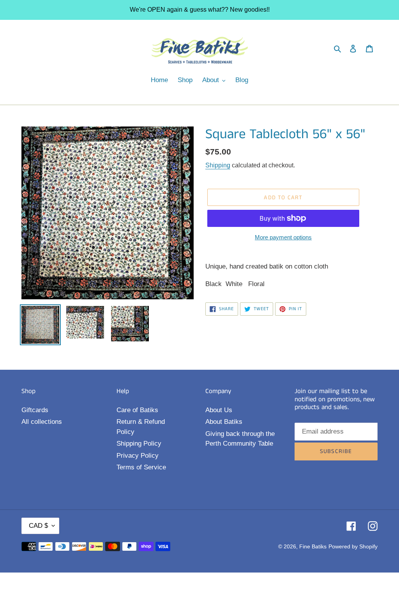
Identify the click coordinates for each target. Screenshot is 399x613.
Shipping (217, 165)
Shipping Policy (139, 443)
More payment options (283, 237)
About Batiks (223, 421)
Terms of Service (141, 467)
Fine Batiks (313, 546)
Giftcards (34, 410)
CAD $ (38, 525)
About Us (218, 410)
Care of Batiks (137, 410)
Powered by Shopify (353, 546)
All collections (41, 421)
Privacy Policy (138, 455)
